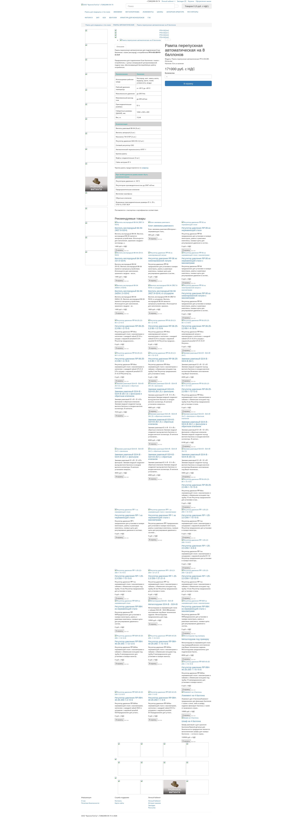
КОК (104, 17)
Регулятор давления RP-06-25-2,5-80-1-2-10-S (130, 327)
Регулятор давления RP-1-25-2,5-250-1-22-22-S (196, 577)
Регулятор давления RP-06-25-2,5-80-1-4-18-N (196, 327)
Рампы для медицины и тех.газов (97, 12)
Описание (120, 46)
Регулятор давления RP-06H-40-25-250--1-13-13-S (162, 642)
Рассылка (151, 807)
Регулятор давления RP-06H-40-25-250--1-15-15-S (196, 668)
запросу (145, 168)
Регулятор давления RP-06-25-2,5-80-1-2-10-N (163, 327)
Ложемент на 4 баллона (193, 695)
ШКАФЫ (160, 12)
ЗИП (97, 17)
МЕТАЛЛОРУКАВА (132, 12)
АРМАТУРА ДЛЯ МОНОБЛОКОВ (132, 17)
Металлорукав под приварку (195, 638)
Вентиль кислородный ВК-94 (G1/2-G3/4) (128, 259)
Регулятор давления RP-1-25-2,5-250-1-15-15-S (129, 577)
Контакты (118, 801)
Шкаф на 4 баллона (191, 721)
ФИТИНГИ (89, 17)
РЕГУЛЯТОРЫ (192, 12)
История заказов (154, 803)
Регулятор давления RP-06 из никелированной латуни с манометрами (196, 295)
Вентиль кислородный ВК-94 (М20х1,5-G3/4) (128, 292)
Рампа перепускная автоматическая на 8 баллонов (156, 25)
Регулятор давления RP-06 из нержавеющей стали (196, 229)
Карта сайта (119, 803)
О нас (83, 801)
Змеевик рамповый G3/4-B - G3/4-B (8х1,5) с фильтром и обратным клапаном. (128, 393)
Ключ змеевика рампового (161, 225)
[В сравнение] (169, 40)
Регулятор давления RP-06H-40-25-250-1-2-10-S (129, 698)
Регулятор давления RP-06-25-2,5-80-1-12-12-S (163, 359)
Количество (170, 73)
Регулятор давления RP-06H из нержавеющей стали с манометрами (195, 608)
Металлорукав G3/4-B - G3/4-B (163, 604)
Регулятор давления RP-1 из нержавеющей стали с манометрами (162, 517)
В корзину (188, 83)
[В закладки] (166, 40)
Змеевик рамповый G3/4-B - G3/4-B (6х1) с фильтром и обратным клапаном (195, 424)
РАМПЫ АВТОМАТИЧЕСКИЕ (123, 25)
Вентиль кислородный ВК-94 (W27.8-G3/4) (128, 229)
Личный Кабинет (154, 801)
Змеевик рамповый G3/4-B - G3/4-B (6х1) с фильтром (128, 455)
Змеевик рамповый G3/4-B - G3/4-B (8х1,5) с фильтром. (161, 390)
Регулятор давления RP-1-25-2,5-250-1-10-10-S (196, 516)
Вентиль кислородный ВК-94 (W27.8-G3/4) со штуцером (162, 292)
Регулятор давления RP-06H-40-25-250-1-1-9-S (162, 698)
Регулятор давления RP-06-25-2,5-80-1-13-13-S (196, 390)
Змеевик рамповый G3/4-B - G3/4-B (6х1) (195, 359)
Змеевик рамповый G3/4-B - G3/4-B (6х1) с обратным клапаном (161, 456)
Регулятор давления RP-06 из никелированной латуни (162, 259)
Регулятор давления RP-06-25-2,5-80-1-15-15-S (196, 486)
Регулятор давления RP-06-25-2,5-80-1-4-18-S (130, 359)
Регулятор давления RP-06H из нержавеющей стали (128, 607)
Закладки (151, 805)
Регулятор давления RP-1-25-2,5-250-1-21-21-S (162, 577)
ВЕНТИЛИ (113, 17)
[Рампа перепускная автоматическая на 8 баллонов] (140, 40)
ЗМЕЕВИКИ (117, 12)
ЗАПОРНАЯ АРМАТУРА (175, 12)
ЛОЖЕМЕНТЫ (148, 12)
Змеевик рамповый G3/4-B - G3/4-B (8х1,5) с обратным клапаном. (161, 421)
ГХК (149, 17)
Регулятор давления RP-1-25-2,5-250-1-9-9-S (196, 546)
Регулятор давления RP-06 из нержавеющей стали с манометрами (196, 260)
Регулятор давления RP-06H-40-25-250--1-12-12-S (129, 642)
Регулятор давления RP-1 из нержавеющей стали (128, 516)
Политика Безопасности (90, 803)
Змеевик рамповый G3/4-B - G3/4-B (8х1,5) (195, 455)
